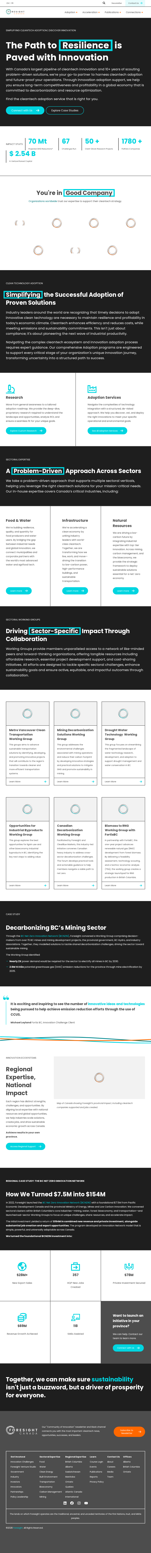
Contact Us (133, 3)
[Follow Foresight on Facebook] (72, 1503)
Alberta (69, 1466)
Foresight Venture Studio (23, 1466)
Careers (111, 1466)
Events (93, 1466)
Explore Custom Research (23, 430)
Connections (133, 12)
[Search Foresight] (104, 3)
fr (12, 3)
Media (110, 1471)
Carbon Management (51, 1491)
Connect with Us (21, 110)
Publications (112, 12)
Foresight (18, 1527)
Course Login (96, 1461)
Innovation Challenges (22, 1461)
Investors (15, 1481)
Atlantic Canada (73, 1491)
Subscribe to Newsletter (126, 1432)
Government (17, 1471)
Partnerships (17, 1491)
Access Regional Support (23, 1146)
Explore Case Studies (64, 110)
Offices (127, 1456)
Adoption (70, 12)
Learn (93, 1456)
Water (43, 1466)
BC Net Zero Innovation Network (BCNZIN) (45, 936)
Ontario (69, 1481)
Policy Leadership (19, 1496)
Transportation (47, 1481)
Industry (15, 1476)
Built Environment (49, 1476)
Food (42, 1461)
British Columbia (73, 1461)
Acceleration (89, 12)
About (110, 1461)
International (71, 1496)
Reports (94, 1476)
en (8, 3)
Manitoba (70, 1476)
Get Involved (18, 1456)
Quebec (69, 1486)
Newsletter (117, 3)
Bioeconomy (46, 1486)
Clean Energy (46, 1471)
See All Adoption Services (105, 430)
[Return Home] (15, 12)
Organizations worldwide (43, 201)
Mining (43, 1496)
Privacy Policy (97, 1481)
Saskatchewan (72, 1471)
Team (110, 1476)
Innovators (16, 1486)
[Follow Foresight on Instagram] (79, 1503)
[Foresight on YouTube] (86, 1503)
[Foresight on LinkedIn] (65, 1503)
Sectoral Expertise (50, 1456)
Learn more (16, 590)
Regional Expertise (75, 1456)
